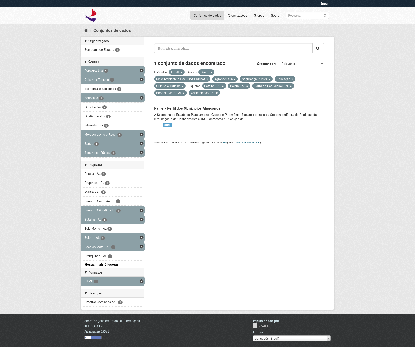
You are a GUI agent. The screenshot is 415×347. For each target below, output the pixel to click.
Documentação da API (247, 142)
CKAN (260, 325)
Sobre (275, 15)
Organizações (237, 15)
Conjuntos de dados (207, 15)
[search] (318, 48)
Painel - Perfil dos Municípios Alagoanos (187, 108)
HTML (167, 125)
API (224, 142)
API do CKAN (93, 326)
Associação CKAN (96, 331)
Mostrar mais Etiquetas (101, 264)
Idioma (258, 332)
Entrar (324, 3)
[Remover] (181, 72)
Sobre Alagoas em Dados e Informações (112, 320)
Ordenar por (266, 63)
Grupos (259, 15)
